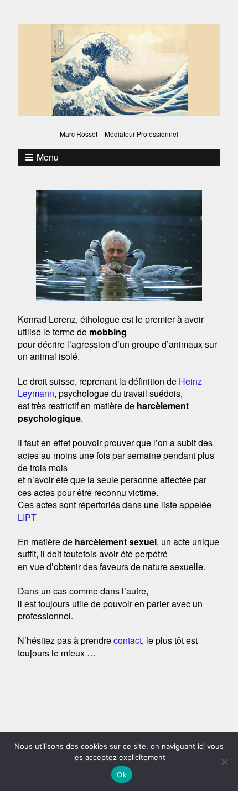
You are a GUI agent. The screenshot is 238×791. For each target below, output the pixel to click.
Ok (122, 774)
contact (127, 640)
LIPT (27, 517)
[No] (224, 761)
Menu (48, 157)
